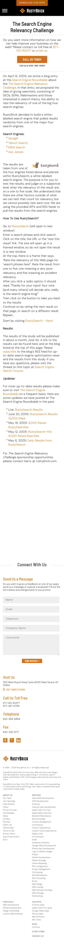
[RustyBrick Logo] (32, 10)
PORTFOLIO (8, 902)
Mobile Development (41, 857)
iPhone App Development (43, 848)
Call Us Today (32, 59)
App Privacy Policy (11, 836)
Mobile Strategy (39, 860)
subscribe (9, 351)
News (5, 816)
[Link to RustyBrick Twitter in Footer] (12, 740)
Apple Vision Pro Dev (41, 810)
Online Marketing (39, 863)
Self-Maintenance (39, 875)
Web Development (11, 905)
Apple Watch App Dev (42, 813)
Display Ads (37, 833)
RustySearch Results (29, 410)
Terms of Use (8, 830)
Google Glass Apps (40, 910)
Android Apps (38, 905)
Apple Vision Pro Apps (42, 908)
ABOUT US (7, 795)
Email (34, 839)
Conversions (37, 825)
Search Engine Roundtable (29, 80)
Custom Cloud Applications (44, 830)
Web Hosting (37, 887)
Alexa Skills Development (43, 798)
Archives (36, 927)
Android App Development (44, 807)
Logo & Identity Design (42, 851)
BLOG (34, 924)
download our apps (32, 2)
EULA (5, 839)
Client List (7, 825)
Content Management (41, 822)
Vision (5, 807)
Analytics (36, 804)
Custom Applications (41, 827)
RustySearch (20, 226)
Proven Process (10, 810)
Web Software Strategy (42, 890)
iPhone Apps (37, 913)
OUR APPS (36, 902)
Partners (6, 822)
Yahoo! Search (18, 143)
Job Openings (9, 801)
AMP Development (40, 801)
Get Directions (15, 689)
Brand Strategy (38, 819)
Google (13, 138)
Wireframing (37, 896)
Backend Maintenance (41, 816)
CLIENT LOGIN (38, 931)
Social (34, 881)
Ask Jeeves (15, 152)
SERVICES (36, 795)
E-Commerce (38, 836)
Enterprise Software (40, 842)
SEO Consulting (38, 878)
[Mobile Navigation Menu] (5, 10)
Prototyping (37, 872)
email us (41, 50)
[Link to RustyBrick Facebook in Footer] (5, 740)
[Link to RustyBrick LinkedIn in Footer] (18, 740)
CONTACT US (38, 936)
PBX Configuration (40, 866)
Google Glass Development (44, 845)
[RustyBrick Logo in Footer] (15, 758)
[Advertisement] (32, 506)
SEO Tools (36, 919)
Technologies (8, 813)
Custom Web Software (13, 913)
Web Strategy (38, 893)
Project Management (41, 869)
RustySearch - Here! (39, 321)
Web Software (38, 916)
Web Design (37, 884)
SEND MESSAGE (31, 661)
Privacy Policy (9, 833)
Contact (6, 819)
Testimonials (8, 827)
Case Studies (8, 804)
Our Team (7, 798)
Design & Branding (11, 910)
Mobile (35, 854)
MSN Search (16, 147)
